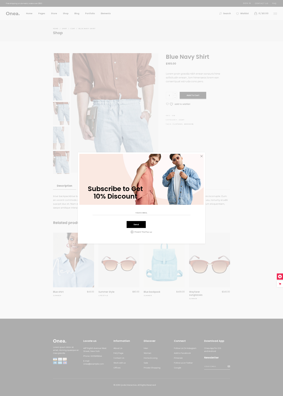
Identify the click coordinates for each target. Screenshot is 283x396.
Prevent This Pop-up (143, 232)
